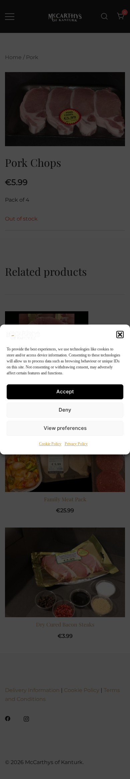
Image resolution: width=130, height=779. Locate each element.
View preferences (65, 428)
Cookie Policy (50, 443)
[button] (120, 334)
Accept (65, 391)
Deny (65, 410)
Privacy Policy (76, 443)
